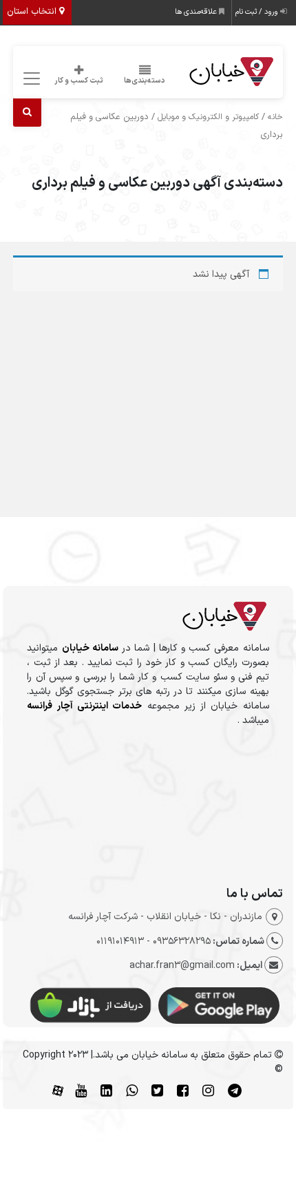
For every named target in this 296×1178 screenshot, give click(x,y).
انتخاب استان (33, 12)
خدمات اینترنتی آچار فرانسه (84, 706)
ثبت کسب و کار (78, 81)
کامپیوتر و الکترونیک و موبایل (208, 117)
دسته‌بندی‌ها (144, 81)
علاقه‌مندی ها (197, 12)
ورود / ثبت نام (257, 12)
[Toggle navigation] (29, 79)
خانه (275, 117)
